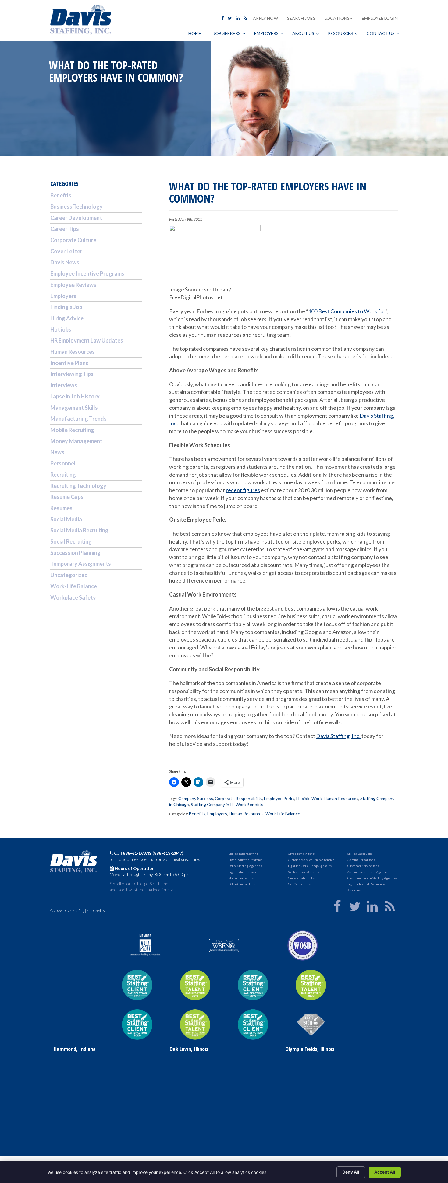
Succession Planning (75, 552)
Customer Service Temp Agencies (311, 859)
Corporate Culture (73, 240)
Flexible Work (309, 798)
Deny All (350, 1171)
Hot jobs (60, 329)
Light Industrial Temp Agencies (310, 866)
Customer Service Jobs (363, 866)
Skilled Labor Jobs (359, 853)
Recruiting (63, 474)
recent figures (243, 490)
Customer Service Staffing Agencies (372, 878)
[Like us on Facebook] (223, 18)
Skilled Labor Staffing (243, 853)
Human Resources (341, 798)
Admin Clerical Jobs (361, 859)
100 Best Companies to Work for (347, 311)
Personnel (63, 463)
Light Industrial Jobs (243, 872)
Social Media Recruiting (79, 530)
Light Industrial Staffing (245, 859)
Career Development (76, 217)
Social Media (66, 519)
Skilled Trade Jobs (241, 878)
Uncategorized (69, 575)
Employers (217, 813)
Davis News (64, 262)
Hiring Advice (67, 318)
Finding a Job (66, 307)
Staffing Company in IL (212, 804)
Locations (337, 18)
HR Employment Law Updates (86, 340)
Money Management (76, 441)
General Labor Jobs (301, 878)
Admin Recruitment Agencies (368, 872)
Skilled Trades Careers (303, 872)
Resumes (61, 508)
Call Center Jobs (299, 884)
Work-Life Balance (282, 813)
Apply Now (265, 18)
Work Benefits (249, 804)
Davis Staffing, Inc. (338, 735)
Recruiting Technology (78, 485)
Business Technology (76, 206)
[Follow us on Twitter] (229, 18)
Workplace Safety (73, 597)
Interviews (63, 385)
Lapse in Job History (75, 396)
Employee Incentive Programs (87, 273)
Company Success (195, 798)
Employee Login (380, 18)
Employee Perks (279, 798)
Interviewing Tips (72, 374)
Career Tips (64, 228)
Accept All (384, 1171)
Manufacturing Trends (78, 418)
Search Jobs (301, 18)
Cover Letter (66, 251)
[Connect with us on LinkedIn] (237, 18)
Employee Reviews (73, 284)
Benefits (197, 813)
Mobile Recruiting (72, 429)
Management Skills (74, 407)
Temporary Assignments (80, 563)
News (57, 452)
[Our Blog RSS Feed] (245, 18)
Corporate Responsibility (238, 798)
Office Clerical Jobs (242, 884)
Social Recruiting (71, 541)
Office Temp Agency (301, 853)
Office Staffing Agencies (245, 866)
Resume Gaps (67, 496)
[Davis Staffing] (81, 20)
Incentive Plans (69, 363)
